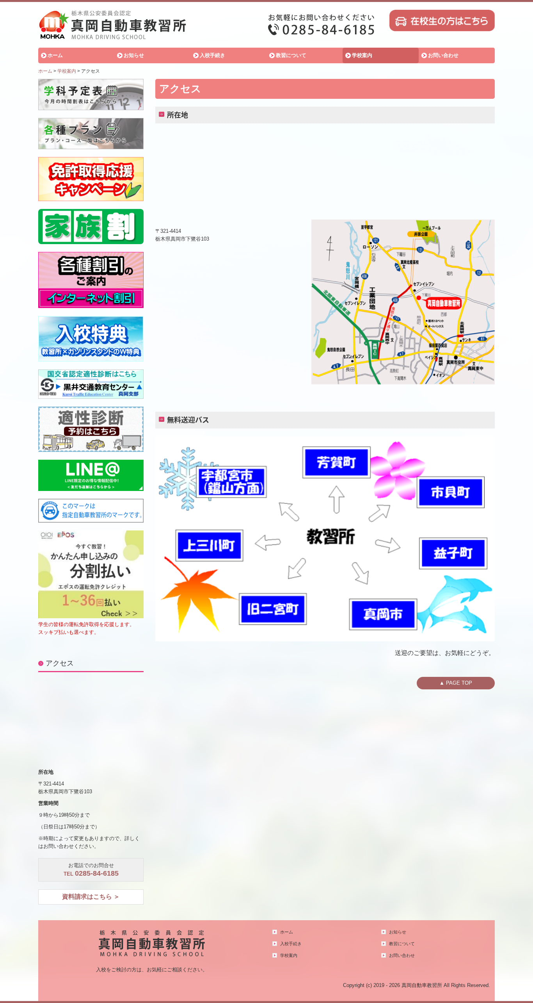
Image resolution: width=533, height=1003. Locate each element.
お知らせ (134, 55)
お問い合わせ (443, 55)
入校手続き (212, 55)
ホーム (55, 55)
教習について (291, 55)
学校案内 (362, 55)
